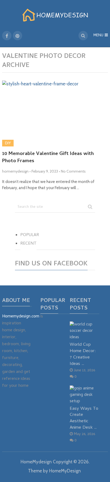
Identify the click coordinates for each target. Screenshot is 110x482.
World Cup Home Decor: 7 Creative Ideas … (83, 354)
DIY (8, 143)
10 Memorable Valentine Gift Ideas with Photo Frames (48, 158)
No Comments (73, 171)
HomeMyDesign (65, 470)
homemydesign (15, 171)
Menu (98, 36)
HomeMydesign (36, 461)
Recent (28, 243)
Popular (29, 235)
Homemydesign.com (20, 316)
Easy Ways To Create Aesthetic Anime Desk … (84, 418)
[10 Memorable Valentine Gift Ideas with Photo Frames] (55, 113)
